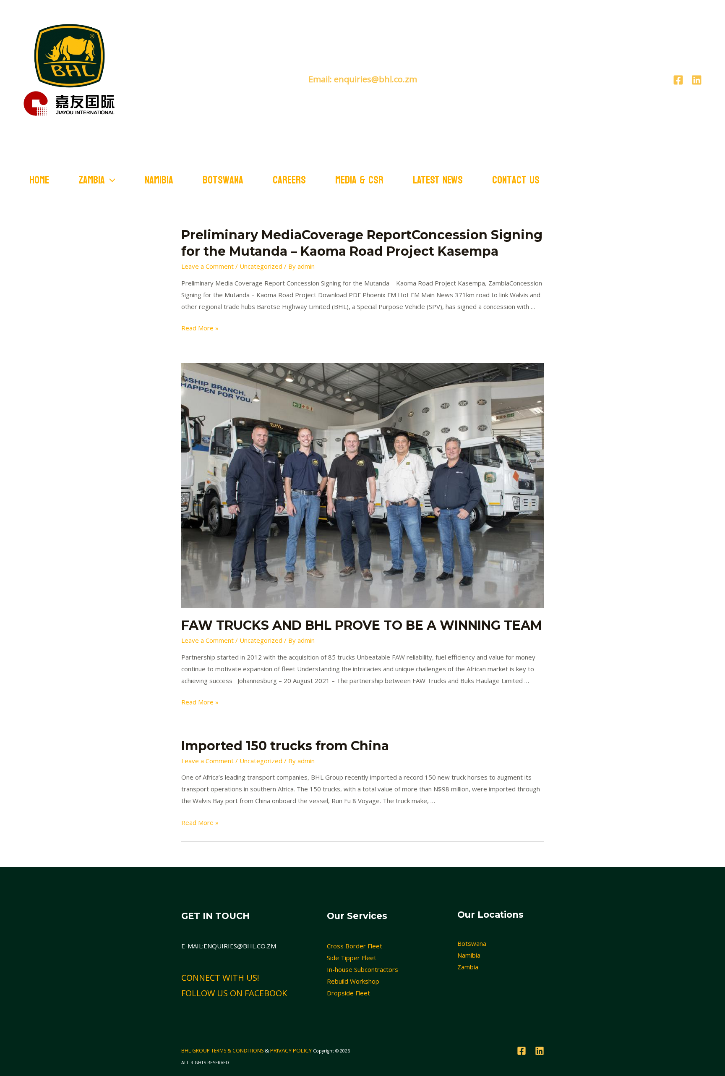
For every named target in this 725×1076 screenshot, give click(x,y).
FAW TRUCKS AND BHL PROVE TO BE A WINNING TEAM (361, 625)
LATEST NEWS (438, 180)
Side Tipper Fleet (351, 957)
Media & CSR (359, 180)
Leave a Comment (207, 266)
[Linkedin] (696, 80)
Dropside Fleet (348, 993)
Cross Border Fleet (354, 946)
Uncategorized (261, 266)
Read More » (200, 328)
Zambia (467, 967)
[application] (110, 180)
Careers (289, 180)
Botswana (223, 180)
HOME (39, 180)
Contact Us (516, 180)
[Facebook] (678, 80)
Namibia (159, 180)
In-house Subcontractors (362, 969)
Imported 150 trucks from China (285, 746)
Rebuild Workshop (353, 981)
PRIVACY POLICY (291, 1050)
